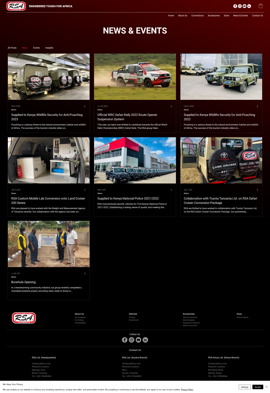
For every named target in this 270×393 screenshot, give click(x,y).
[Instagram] (240, 6)
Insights (49, 47)
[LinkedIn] (249, 6)
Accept (258, 387)
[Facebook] (235, 6)
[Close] (266, 387)
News (25, 47)
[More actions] (85, 106)
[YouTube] (244, 6)
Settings (244, 387)
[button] (261, 6)
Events (36, 47)
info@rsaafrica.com (41, 363)
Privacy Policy (187, 389)
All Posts (12, 47)
